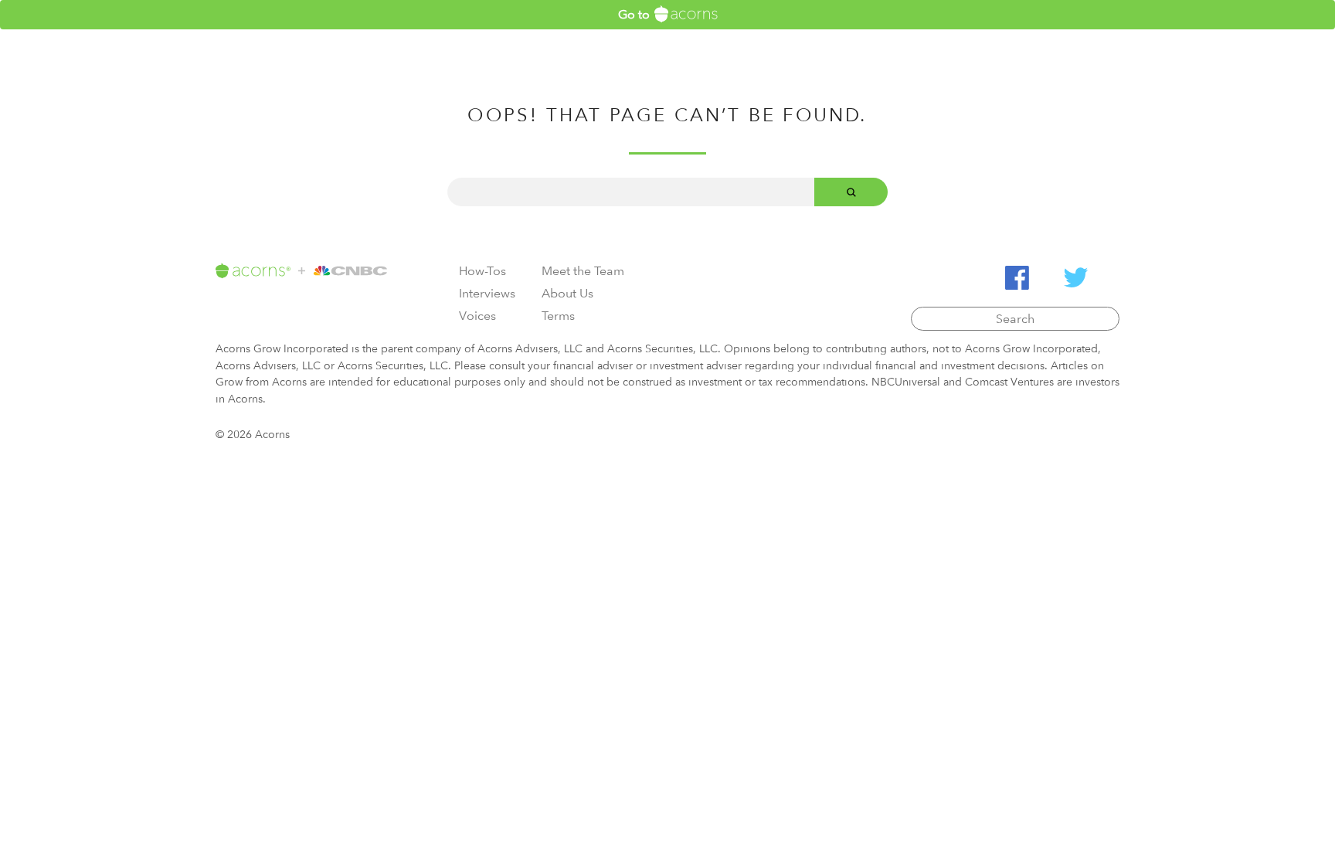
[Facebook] (1017, 277)
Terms (558, 315)
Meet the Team (583, 270)
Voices (477, 315)
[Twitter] (1076, 277)
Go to (635, 14)
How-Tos (482, 270)
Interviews (487, 293)
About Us (567, 293)
